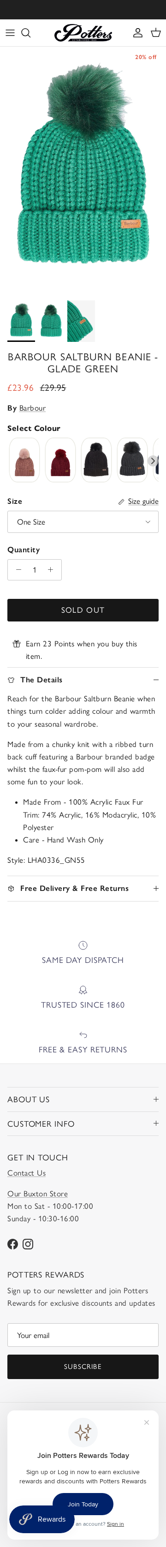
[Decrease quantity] (16, 570)
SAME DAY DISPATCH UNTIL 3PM (83, 10)
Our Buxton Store (37, 1193)
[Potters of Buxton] (83, 33)
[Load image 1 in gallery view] (83, 171)
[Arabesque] (24, 460)
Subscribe (83, 1366)
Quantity (23, 549)
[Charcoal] (132, 460)
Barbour (32, 407)
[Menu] (10, 33)
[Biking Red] (60, 460)
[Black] (96, 460)
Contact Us (26, 1172)
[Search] (30, 33)
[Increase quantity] (53, 570)
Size (14, 501)
